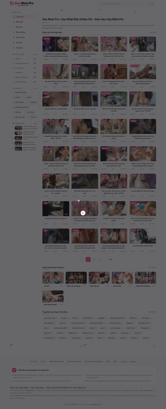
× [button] (83, 213)
